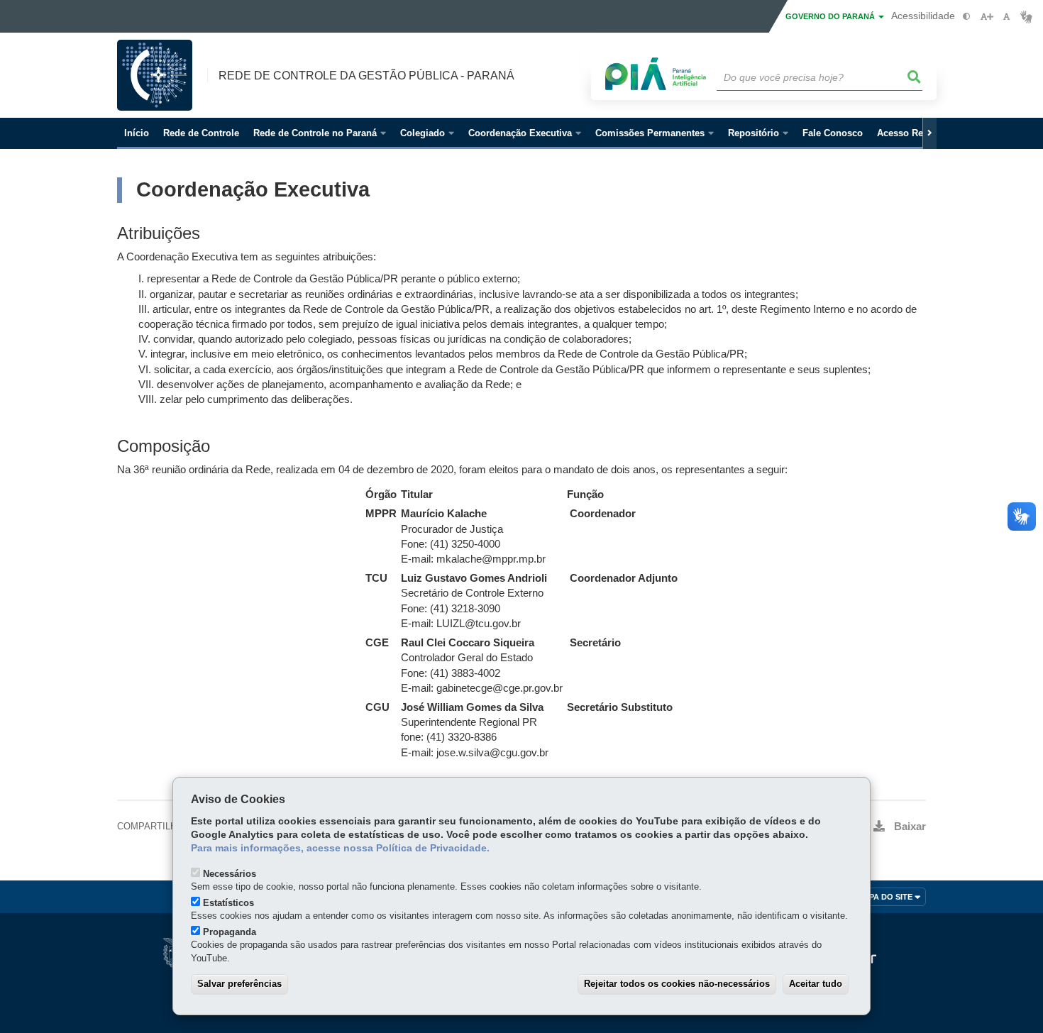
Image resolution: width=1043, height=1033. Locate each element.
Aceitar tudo (815, 983)
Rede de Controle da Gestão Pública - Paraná (366, 76)
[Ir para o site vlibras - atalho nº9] (1026, 17)
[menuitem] (319, 133)
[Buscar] (914, 77)
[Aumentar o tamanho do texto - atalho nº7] (986, 17)
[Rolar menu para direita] (929, 133)
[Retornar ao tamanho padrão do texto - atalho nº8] (1006, 17)
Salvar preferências (239, 983)
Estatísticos (228, 902)
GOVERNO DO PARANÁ (831, 16)
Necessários (229, 873)
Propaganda (229, 932)
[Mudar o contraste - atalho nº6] (967, 17)
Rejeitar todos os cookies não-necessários (677, 983)
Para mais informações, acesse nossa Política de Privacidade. (340, 848)
